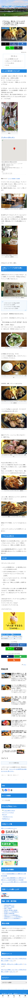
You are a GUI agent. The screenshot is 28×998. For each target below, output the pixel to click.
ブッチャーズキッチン (8, 137)
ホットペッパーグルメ (8, 812)
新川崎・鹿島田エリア (7, 634)
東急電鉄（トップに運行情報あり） (11, 911)
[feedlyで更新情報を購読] (20, 656)
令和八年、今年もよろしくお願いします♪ (11, 964)
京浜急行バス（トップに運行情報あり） (12, 918)
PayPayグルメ (6, 818)
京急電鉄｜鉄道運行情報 (9, 913)
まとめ (7, 65)
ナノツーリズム (18, 638)
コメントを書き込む (14, 762)
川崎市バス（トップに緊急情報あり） (12, 915)
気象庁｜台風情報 (7, 908)
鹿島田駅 (14, 178)
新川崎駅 (18, 178)
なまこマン (13, 971)
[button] (18, 48)
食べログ (4, 814)
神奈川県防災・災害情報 (9, 906)
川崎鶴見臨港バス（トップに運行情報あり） (13, 916)
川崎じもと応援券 (18, 636)
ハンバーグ (5, 636)
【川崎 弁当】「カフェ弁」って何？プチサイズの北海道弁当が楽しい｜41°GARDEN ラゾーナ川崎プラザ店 (13, 938)
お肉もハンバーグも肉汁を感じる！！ (14, 61)
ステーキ (9, 178)
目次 (12, 56)
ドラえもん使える (10, 63)
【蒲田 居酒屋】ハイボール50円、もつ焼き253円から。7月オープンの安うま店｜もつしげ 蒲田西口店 (13, 945)
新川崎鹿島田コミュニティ (8, 638)
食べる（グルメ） (17, 634)
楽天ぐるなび (11, 810)
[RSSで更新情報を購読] (14, 660)
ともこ (11, 960)
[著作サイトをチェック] (7, 656)
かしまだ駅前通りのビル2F (12, 59)
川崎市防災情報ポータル (9, 905)
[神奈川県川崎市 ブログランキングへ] (5, 895)
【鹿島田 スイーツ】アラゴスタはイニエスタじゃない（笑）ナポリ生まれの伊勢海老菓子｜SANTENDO (13, 930)
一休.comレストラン (7, 816)
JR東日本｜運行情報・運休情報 (10, 910)
